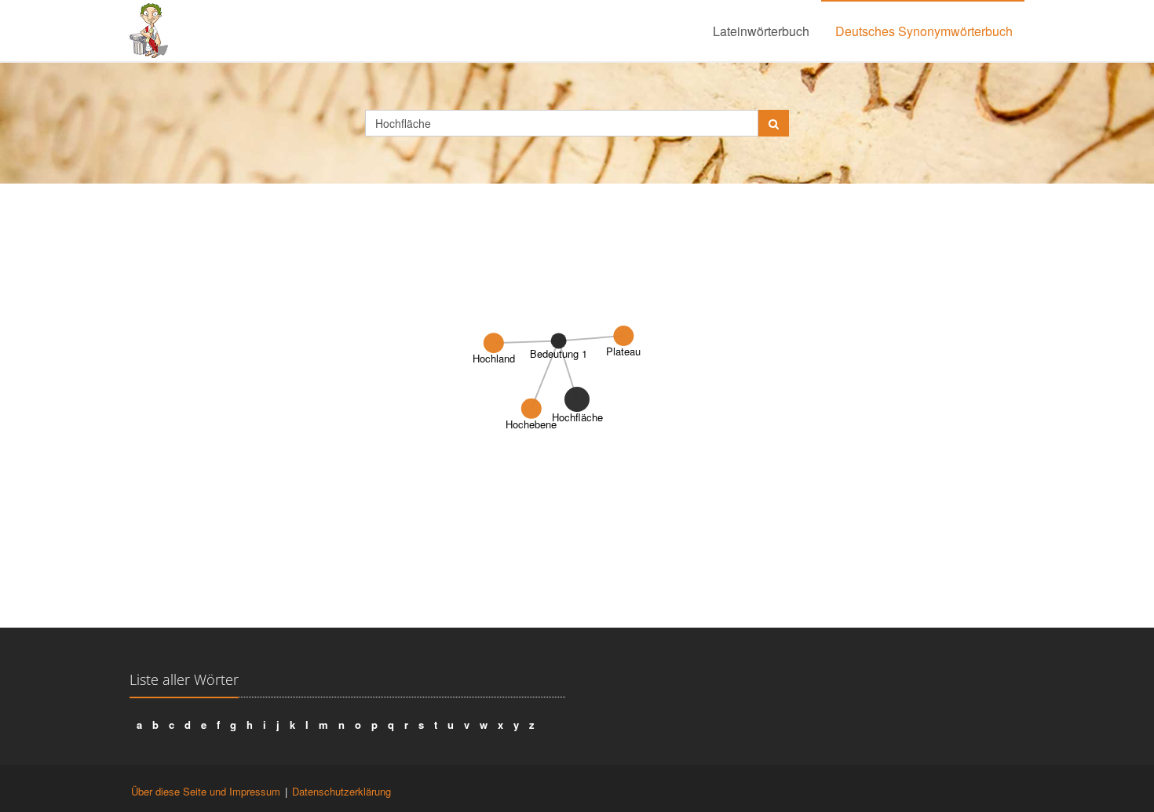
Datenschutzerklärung (341, 791)
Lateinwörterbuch (761, 31)
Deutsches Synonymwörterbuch (924, 31)
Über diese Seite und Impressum (205, 791)
